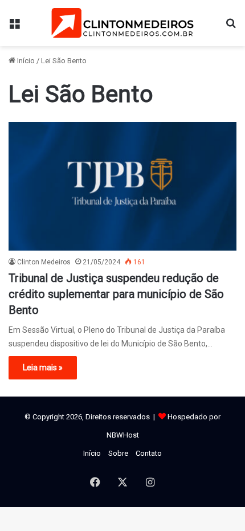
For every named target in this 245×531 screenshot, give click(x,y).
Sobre (118, 453)
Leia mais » (43, 367)
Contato (149, 453)
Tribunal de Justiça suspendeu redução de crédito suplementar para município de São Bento (116, 294)
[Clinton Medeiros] (122, 23)
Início (25, 60)
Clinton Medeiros (44, 262)
